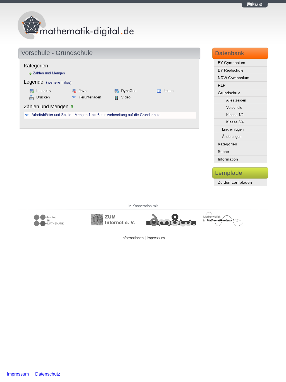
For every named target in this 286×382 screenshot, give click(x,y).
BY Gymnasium (231, 62)
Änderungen (231, 137)
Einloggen (254, 3)
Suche (223, 151)
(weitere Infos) (59, 82)
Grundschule (229, 93)
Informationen (132, 238)
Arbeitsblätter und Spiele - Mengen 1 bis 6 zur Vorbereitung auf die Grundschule (96, 115)
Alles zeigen (236, 100)
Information (228, 159)
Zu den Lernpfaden (235, 182)
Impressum (156, 238)
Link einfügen (233, 129)
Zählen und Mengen (49, 73)
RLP (221, 85)
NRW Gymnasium (233, 78)
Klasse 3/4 (235, 122)
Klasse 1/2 (235, 115)
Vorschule (234, 107)
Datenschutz (47, 374)
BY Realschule (231, 70)
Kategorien (227, 144)
